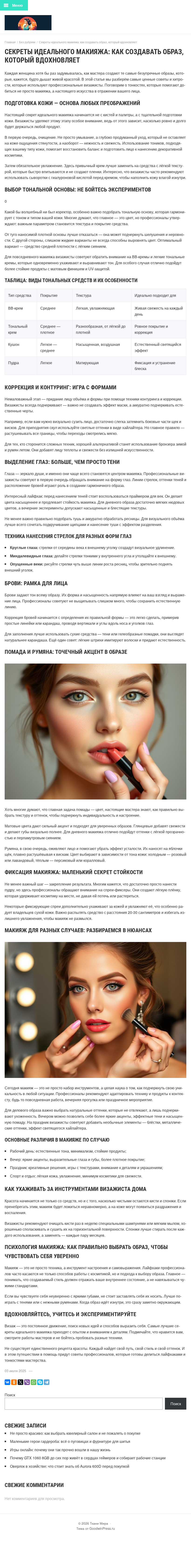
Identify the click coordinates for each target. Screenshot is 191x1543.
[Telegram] (46, 1382)
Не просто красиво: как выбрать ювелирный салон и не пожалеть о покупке (75, 1433)
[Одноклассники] (14, 1382)
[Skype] (40, 1382)
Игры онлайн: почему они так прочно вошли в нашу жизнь (60, 1449)
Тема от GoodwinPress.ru (95, 1528)
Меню (17, 5)
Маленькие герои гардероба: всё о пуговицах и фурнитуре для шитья (70, 1441)
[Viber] (27, 1382)
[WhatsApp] (33, 1382)
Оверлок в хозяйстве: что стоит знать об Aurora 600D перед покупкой (69, 1466)
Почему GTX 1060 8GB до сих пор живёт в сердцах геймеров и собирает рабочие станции (88, 1457)
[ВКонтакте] (7, 1382)
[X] (20, 1382)
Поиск (10, 1395)
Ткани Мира (40, 22)
